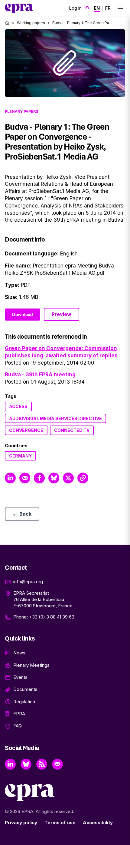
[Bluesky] (26, 764)
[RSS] (41, 764)
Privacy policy (21, 822)
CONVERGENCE (26, 430)
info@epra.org (28, 581)
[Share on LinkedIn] (10, 478)
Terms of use (60, 822)
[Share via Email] (24, 478)
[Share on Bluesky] (53, 478)
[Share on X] (68, 478)
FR (108, 8)
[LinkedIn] (10, 764)
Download (22, 315)
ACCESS (18, 406)
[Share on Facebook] (39, 478)
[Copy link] (82, 478)
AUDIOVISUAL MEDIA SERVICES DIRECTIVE (55, 418)
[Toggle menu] (120, 8)
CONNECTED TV (71, 430)
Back (25, 514)
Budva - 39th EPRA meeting (40, 375)
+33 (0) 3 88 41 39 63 (51, 617)
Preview (61, 314)
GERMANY (20, 455)
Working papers (31, 23)
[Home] (7, 23)
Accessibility (98, 822)
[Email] (57, 764)
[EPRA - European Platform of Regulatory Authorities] (19, 8)
